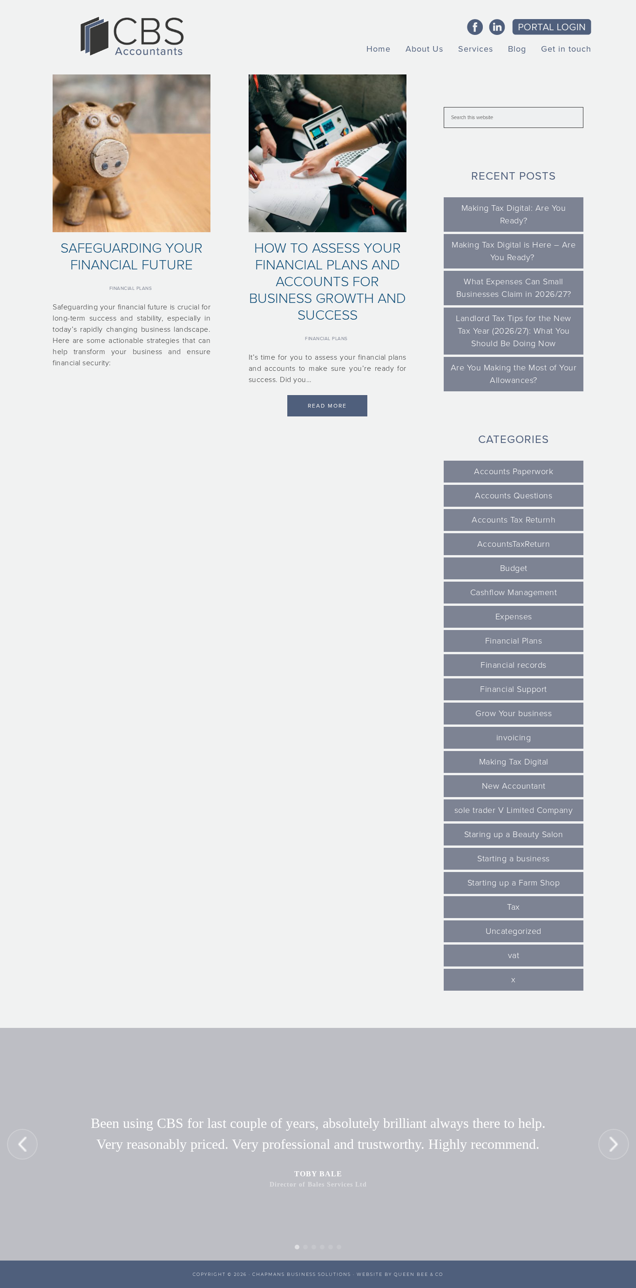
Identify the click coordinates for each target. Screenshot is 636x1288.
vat (514, 955)
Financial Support (513, 689)
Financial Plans (130, 288)
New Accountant (514, 786)
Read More (327, 405)
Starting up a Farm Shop (513, 883)
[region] (318, 1144)
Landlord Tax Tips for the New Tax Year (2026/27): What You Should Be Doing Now (513, 331)
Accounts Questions (513, 495)
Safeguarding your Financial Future (132, 257)
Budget (514, 568)
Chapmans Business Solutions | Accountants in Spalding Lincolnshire (132, 36)
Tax (513, 907)
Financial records (513, 665)
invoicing (513, 737)
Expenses (513, 616)
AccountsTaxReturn (513, 544)
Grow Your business (513, 713)
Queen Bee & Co (418, 1274)
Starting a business (513, 858)
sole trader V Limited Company (513, 810)
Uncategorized (513, 931)
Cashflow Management (513, 592)
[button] (22, 1144)
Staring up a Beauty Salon (513, 834)
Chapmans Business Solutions (301, 1274)
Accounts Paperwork (513, 471)
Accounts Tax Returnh (513, 520)
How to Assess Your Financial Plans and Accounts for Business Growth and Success (327, 282)
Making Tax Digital (513, 762)
